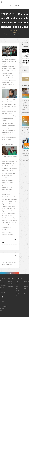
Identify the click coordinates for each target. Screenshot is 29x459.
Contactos (2, 292)
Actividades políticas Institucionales (17, 34)
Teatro (25, 293)
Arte (17, 281)
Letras (25, 283)
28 (26, 62)
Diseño (17, 291)
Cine (17, 286)
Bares (17, 283)
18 (23, 60)
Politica (10, 281)
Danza (17, 288)
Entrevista (10, 286)
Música (25, 288)
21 (26, 60)
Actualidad (10, 283)
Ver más (25, 160)
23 (28, 60)
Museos (26, 286)
